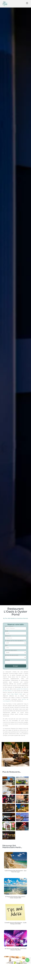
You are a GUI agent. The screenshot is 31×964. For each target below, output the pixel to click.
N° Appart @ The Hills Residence (14, 640)
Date (6, 645)
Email (6, 631)
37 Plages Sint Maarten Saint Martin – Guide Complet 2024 (15, 897)
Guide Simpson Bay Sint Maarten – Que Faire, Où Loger (15, 871)
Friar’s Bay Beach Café (14, 694)
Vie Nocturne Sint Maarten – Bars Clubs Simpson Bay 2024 (15, 949)
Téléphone (8, 635)
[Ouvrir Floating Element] (27, 960)
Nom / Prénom (9, 626)
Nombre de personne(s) (11, 655)
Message (7, 660)
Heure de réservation (11, 650)
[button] (27, 3)
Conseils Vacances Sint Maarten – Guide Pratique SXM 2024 (15, 923)
